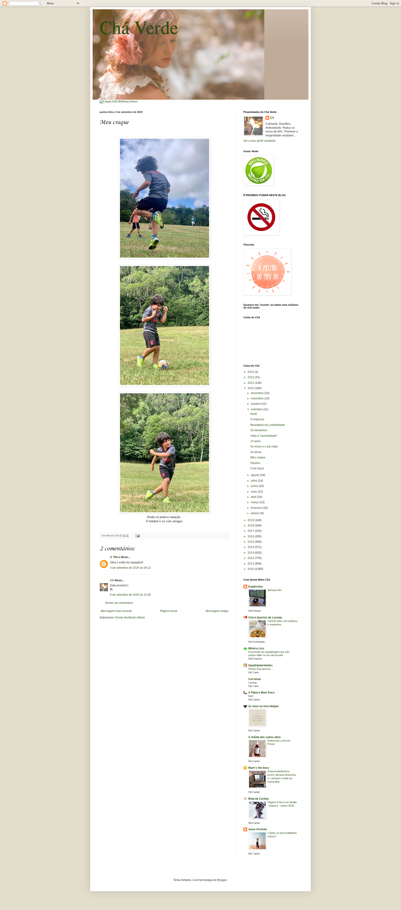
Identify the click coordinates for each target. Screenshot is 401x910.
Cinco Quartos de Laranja (265, 617)
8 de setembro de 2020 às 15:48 (130, 594)
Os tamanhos (258, 430)
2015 (251, 541)
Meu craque (257, 457)
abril (254, 497)
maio (254, 491)
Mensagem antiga (217, 611)
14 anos (255, 441)
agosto (255, 475)
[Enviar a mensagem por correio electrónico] (137, 535)
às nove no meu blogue (263, 706)
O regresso (257, 419)
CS (112, 580)
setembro (257, 409)
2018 (251, 525)
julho (254, 480)
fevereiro (257, 507)
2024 (251, 372)
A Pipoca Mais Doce (261, 692)
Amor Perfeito (257, 829)
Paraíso (255, 463)
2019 (251, 520)
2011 (251, 563)
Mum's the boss (258, 767)
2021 (251, 382)
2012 (251, 558)
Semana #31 (275, 590)
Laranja (252, 682)
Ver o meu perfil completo (259, 140)
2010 (251, 569)
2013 (251, 552)
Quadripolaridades (260, 665)
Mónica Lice (256, 648)
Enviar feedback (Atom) (130, 617)
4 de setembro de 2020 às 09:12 (130, 567)
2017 (251, 530)
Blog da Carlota (258, 798)
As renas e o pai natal (264, 446)
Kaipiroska (255, 586)
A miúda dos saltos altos (264, 737)
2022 (251, 377)
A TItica (115, 557)
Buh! (250, 696)
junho (255, 486)
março (255, 502)
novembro (257, 398)
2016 (251, 536)
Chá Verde (139, 26)
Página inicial (168, 611)
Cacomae (254, 679)
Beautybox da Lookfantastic (267, 425)
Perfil (253, 414)
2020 (251, 388)
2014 (251, 547)
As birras (256, 452)
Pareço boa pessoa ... (260, 668)
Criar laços (257, 468)
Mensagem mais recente (116, 611)
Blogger (222, 880)
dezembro (257, 393)
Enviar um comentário (119, 602)
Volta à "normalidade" (264, 435)
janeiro (255, 513)
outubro (256, 403)
